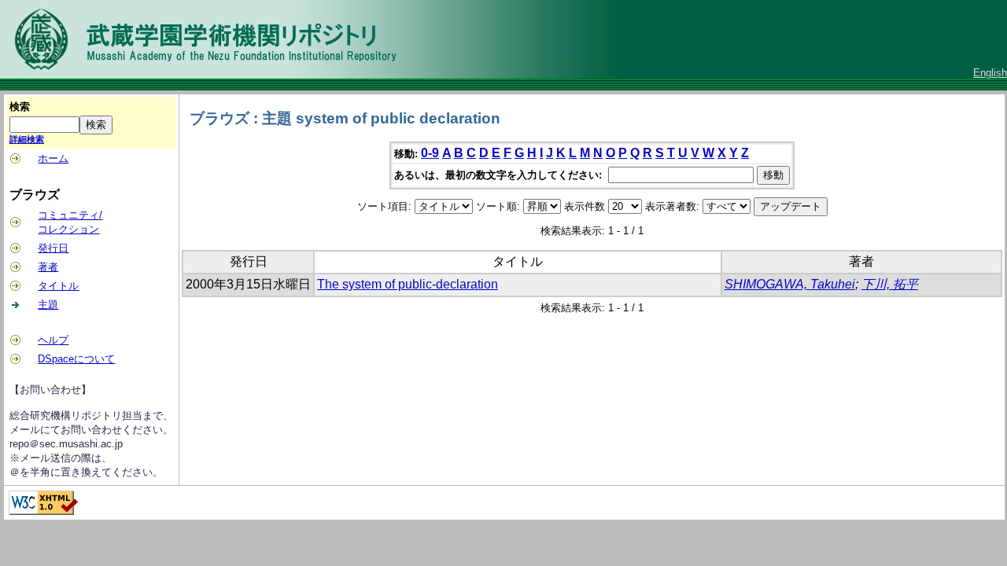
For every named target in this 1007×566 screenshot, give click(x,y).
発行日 (53, 248)
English (990, 73)
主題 (48, 305)
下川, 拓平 (889, 284)
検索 (19, 106)
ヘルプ (53, 340)
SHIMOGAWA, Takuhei (790, 284)
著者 (48, 267)
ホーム (53, 158)
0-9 (430, 153)
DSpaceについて (76, 359)
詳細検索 (26, 139)
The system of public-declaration (407, 284)
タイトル (58, 286)
